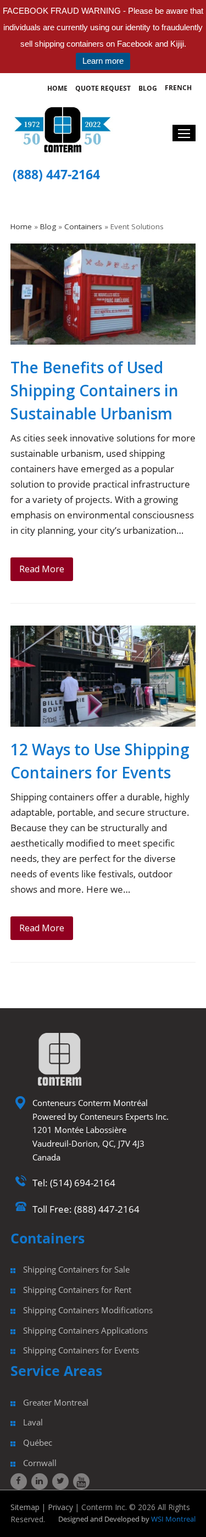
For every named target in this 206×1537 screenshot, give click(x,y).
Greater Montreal (55, 1402)
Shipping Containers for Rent (77, 1289)
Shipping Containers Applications (85, 1330)
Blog (147, 88)
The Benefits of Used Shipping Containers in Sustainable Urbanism (94, 390)
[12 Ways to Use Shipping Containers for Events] (103, 719)
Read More (41, 569)
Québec (37, 1442)
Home (57, 88)
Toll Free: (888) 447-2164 (86, 1209)
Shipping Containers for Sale (76, 1269)
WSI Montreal (172, 1519)
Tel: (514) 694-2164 (73, 1182)
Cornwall (40, 1462)
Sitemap (25, 1507)
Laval (33, 1422)
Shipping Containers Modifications (88, 1309)
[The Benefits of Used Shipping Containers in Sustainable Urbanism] (103, 337)
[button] (184, 133)
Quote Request (103, 88)
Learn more (103, 60)
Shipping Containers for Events (81, 1350)
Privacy (60, 1507)
